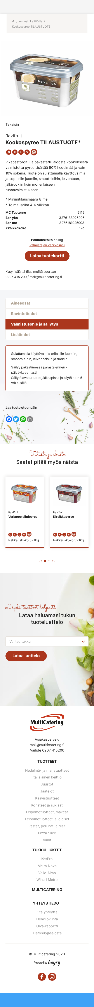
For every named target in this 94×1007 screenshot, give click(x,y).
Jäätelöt (47, 791)
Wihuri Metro (47, 879)
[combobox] (47, 641)
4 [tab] (53, 561)
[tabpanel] (24, 512)
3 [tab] (49, 561)
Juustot (47, 784)
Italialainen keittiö (47, 777)
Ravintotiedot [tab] (24, 313)
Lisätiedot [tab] (20, 334)
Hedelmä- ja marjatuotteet (47, 770)
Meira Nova (47, 866)
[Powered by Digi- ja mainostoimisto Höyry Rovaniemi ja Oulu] (47, 961)
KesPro (47, 859)
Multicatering (47, 889)
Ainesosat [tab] (20, 303)
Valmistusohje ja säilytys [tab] (34, 324)
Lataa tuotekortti (47, 255)
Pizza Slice (47, 833)
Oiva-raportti (47, 926)
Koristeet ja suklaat (47, 805)
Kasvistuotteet (47, 798)
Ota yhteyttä (47, 912)
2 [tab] (45, 561)
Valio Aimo (47, 873)
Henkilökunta (47, 919)
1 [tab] (41, 561)
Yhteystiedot (47, 903)
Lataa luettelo (26, 655)
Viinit (47, 840)
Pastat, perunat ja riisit (47, 826)
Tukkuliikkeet (47, 850)
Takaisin (12, 124)
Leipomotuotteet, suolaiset (47, 819)
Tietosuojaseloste (47, 933)
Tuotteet (47, 761)
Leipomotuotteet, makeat (47, 812)
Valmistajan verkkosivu (47, 245)
